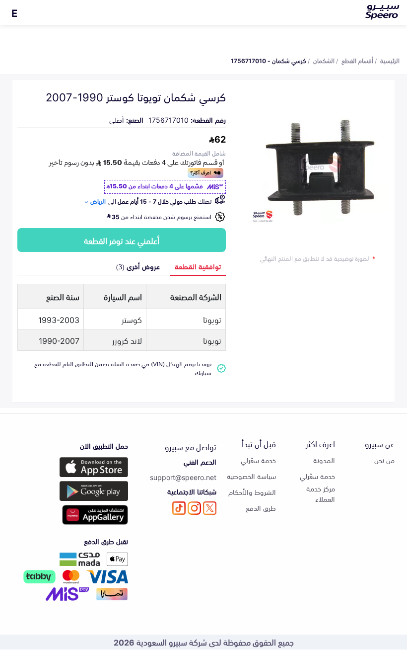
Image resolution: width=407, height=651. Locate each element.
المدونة (324, 460)
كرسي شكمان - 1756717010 (268, 60)
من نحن (384, 460)
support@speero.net (183, 477)
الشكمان (324, 60)
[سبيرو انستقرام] (194, 508)
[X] (209, 508)
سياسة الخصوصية (251, 476)
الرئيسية (390, 60)
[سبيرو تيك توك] (179, 508)
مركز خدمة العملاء (320, 493)
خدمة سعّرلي (317, 476)
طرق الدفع (261, 507)
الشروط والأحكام (252, 492)
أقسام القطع (357, 60)
